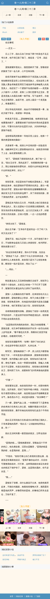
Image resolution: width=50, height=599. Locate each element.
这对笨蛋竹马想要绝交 (10, 555)
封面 (30, 528)
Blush (4, 32)
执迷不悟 (20, 555)
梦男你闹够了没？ (39, 555)
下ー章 (41, 528)
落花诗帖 (5, 559)
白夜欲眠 (20, 28)
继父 (34, 28)
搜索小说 (29, 596)
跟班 (34, 32)
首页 (11, 596)
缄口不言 (36, 559)
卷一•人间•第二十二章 (25, 2)
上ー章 (8, 528)
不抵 (4, 28)
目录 (19, 528)
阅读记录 (19, 596)
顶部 (38, 596)
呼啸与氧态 (21, 559)
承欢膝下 (20, 32)
